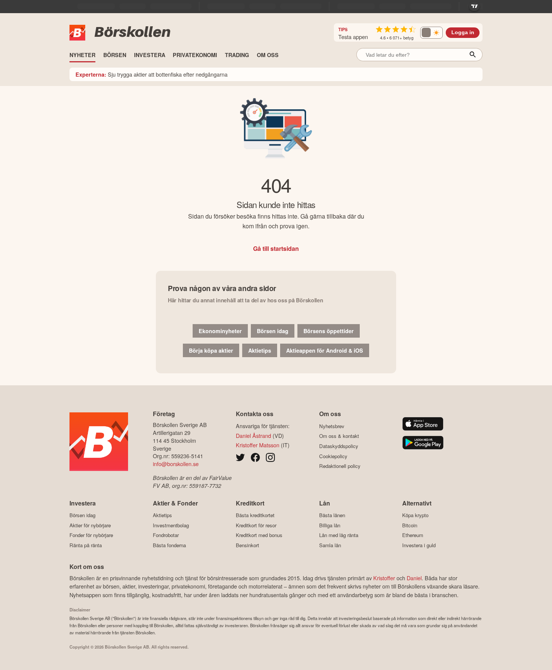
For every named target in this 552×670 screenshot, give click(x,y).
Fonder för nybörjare (91, 535)
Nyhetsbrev (331, 426)
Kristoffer (384, 578)
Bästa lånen (332, 515)
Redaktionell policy (339, 466)
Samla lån (330, 545)
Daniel (414, 578)
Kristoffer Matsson (257, 445)
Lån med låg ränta (338, 535)
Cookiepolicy (333, 456)
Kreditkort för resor (256, 525)
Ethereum (412, 535)
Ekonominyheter (220, 331)
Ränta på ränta (85, 545)
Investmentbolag (171, 525)
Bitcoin (409, 525)
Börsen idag (272, 331)
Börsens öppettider (328, 331)
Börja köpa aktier (211, 350)
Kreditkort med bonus (259, 535)
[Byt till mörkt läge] (431, 33)
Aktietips (259, 350)
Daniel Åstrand (253, 435)
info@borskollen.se (176, 464)
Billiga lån (329, 525)
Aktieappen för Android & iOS (324, 350)
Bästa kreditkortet (255, 515)
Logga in (462, 32)
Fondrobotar (166, 535)
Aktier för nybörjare (90, 525)
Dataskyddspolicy (338, 446)
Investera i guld (419, 545)
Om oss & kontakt (339, 436)
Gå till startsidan (276, 248)
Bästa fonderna (169, 545)
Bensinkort (247, 545)
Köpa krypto (415, 515)
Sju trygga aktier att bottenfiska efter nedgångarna (151, 74)
